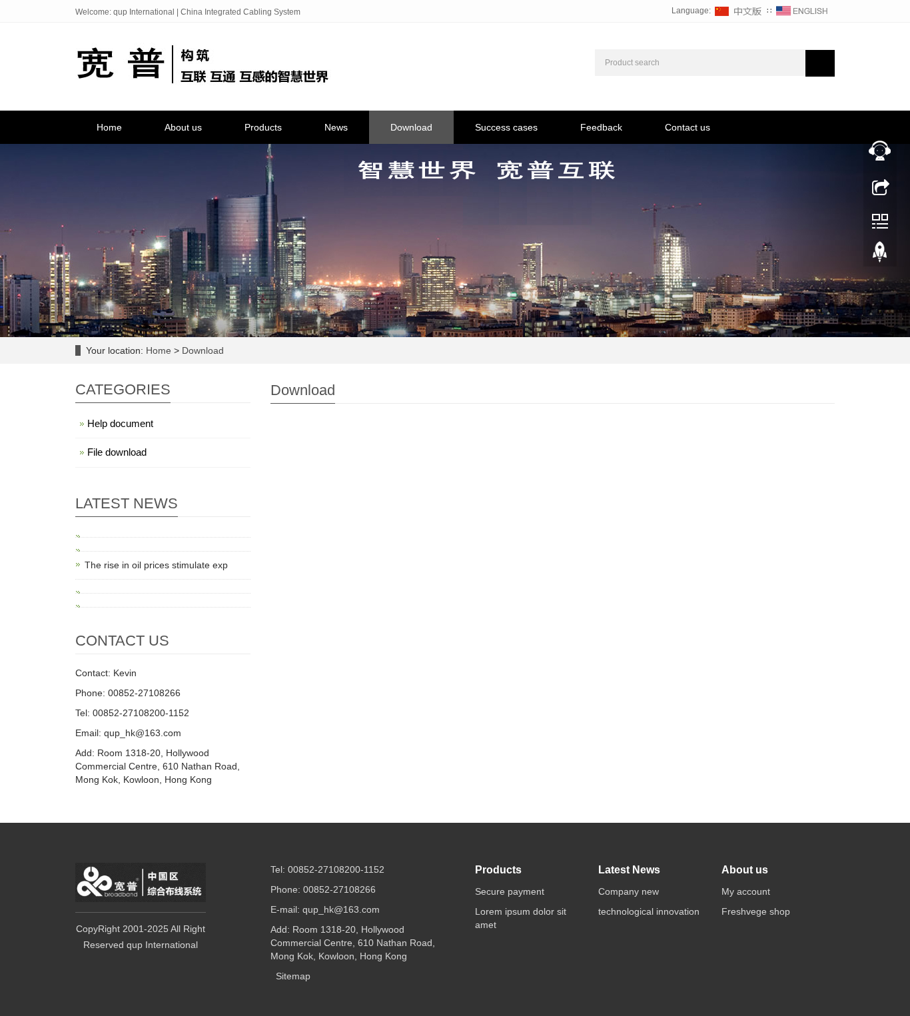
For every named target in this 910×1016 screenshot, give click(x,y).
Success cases (506, 127)
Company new (628, 891)
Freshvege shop (755, 911)
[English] (802, 10)
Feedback (601, 127)
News (336, 127)
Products (263, 127)
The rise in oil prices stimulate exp (156, 565)
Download (411, 127)
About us (183, 127)
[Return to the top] (880, 255)
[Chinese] (739, 10)
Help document (120, 423)
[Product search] (820, 63)
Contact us (687, 127)
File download (117, 452)
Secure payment (509, 891)
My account (745, 891)
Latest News (629, 869)
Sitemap (293, 976)
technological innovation (648, 911)
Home (109, 127)
